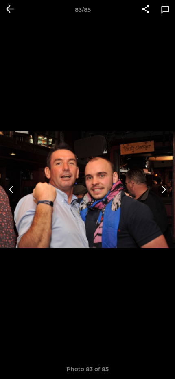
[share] (146, 9)
